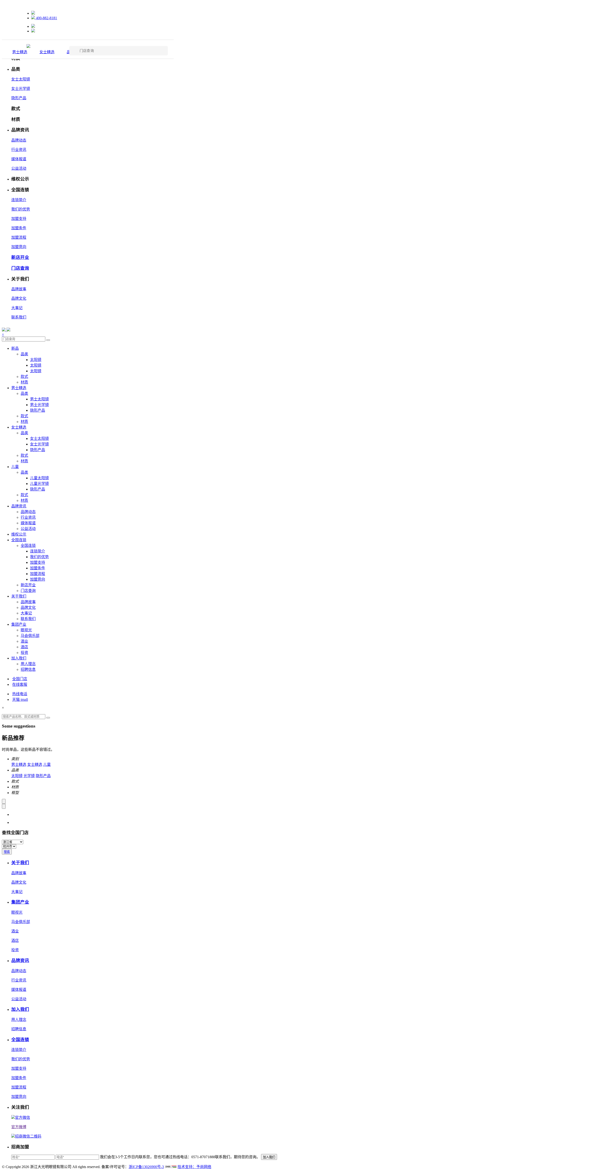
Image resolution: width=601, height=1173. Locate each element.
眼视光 (26, 630)
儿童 (15, 467)
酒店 (24, 647)
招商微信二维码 (28, 1136)
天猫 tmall (20, 700)
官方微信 (22, 1117)
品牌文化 (18, 298)
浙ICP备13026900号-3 (146, 1167)
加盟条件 (18, 228)
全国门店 (19, 679)
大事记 (17, 308)
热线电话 (19, 694)
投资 (24, 653)
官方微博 (18, 1127)
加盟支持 (18, 219)
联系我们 (18, 317)
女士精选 (46, 52)
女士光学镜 (20, 89)
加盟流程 (18, 237)
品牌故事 (18, 289)
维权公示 (18, 534)
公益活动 (18, 168)
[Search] (48, 340)
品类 (24, 354)
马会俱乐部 (30, 636)
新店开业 (20, 257)
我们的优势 (20, 209)
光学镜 (29, 776)
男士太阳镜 (39, 399)
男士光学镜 (39, 405)
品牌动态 (18, 140)
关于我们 (18, 596)
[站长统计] (171, 1167)
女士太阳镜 (20, 79)
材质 (24, 382)
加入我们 (18, 658)
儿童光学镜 (39, 484)
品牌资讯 (18, 506)
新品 (15, 348)
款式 (24, 377)
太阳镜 (35, 360)
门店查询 (20, 268)
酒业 (24, 641)
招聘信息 (28, 669)
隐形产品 (18, 98)
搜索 (7, 852)
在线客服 (19, 684)
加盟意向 (18, 247)
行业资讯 (18, 150)
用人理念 (28, 664)
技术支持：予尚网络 (194, 1167)
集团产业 (18, 624)
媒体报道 (18, 159)
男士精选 (19, 52)
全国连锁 (18, 540)
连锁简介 (18, 200)
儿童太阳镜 (39, 478)
